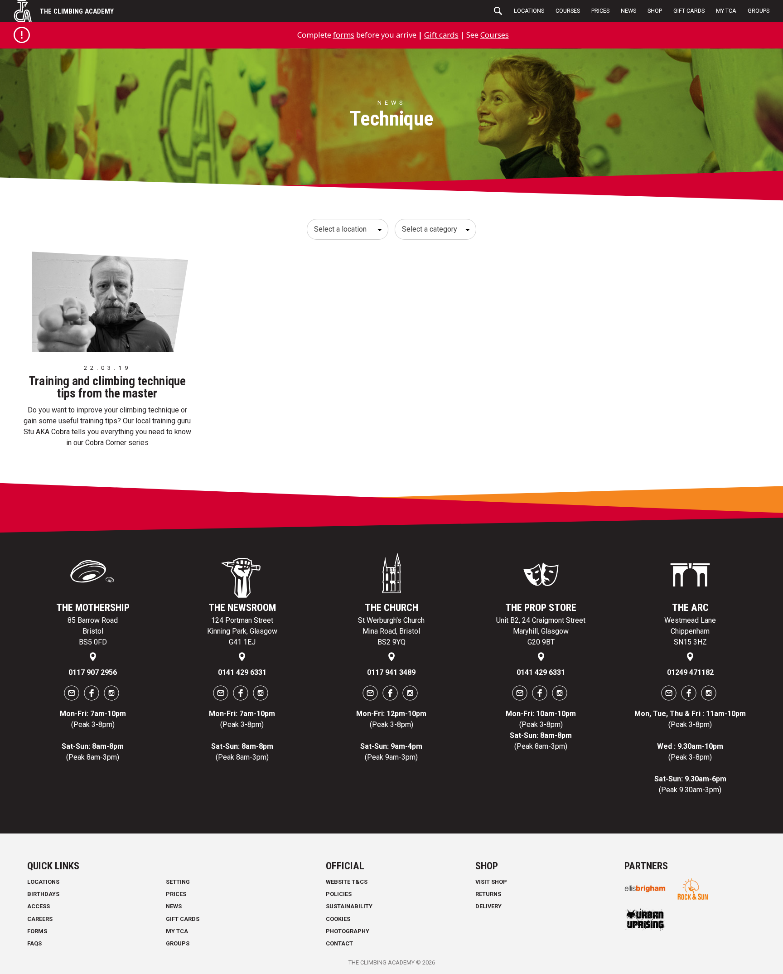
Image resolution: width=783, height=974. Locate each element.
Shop (655, 10)
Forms (37, 931)
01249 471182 (690, 672)
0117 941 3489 (391, 672)
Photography (347, 931)
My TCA (726, 10)
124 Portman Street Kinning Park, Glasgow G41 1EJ (242, 631)
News (628, 10)
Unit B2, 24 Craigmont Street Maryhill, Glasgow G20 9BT (540, 631)
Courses (568, 10)
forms (343, 34)
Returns (488, 894)
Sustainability (349, 906)
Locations (529, 10)
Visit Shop (491, 881)
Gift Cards (689, 10)
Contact (339, 943)
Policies (339, 894)
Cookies (338, 919)
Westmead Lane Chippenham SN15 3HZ (690, 631)
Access (38, 906)
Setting (178, 881)
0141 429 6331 (242, 672)
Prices (600, 10)
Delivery (488, 906)
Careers (40, 919)
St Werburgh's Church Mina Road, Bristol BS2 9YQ (391, 631)
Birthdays (43, 894)
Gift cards (441, 34)
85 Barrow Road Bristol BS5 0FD (93, 631)
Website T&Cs (346, 881)
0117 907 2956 (92, 672)
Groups (758, 10)
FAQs (34, 943)
